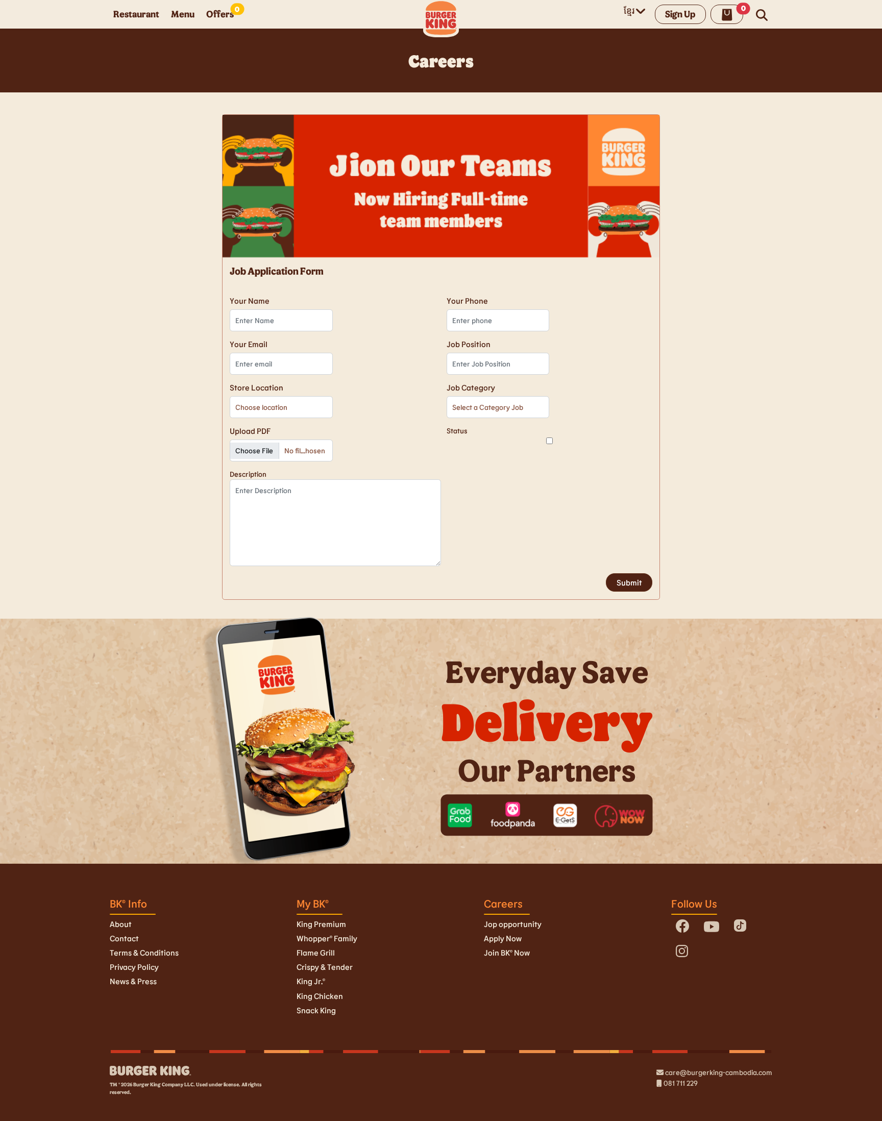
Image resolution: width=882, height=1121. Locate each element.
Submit (629, 582)
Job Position (469, 344)
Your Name (250, 300)
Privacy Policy (134, 966)
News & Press (133, 981)
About (121, 924)
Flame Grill (316, 952)
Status (457, 430)
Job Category (471, 387)
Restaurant (136, 13)
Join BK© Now (507, 952)
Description (248, 474)
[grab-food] (460, 815)
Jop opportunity (513, 924)
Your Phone (467, 300)
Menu (182, 13)
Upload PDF (250, 430)
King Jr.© (311, 981)
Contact (124, 938)
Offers (220, 13)
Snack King (316, 1010)
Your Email (248, 344)
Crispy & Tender (325, 966)
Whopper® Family (327, 938)
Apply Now (503, 938)
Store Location (256, 387)
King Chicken (320, 996)
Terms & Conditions (144, 952)
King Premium (321, 924)
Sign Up (680, 13)
